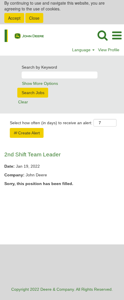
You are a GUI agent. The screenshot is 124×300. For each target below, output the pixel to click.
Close (34, 18)
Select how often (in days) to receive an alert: (51, 122)
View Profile (108, 49)
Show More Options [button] (40, 83)
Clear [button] (23, 102)
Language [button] (82, 49)
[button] (117, 35)
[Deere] (22, 35)
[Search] (102, 35)
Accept (14, 18)
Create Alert (28, 133)
